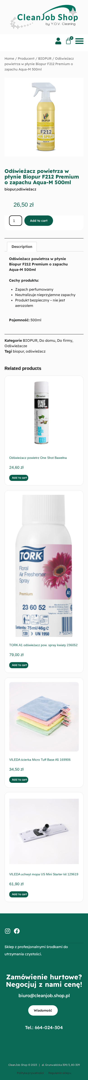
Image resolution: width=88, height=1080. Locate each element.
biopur (10, 189)
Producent (26, 58)
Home (9, 58)
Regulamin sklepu (59, 1073)
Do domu (47, 340)
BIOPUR (44, 58)
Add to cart (38, 221)
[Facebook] (17, 931)
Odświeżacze (16, 346)
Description (22, 246)
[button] (79, 41)
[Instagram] (7, 931)
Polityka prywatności (30, 1073)
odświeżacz (26, 189)
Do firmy (64, 340)
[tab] (22, 247)
